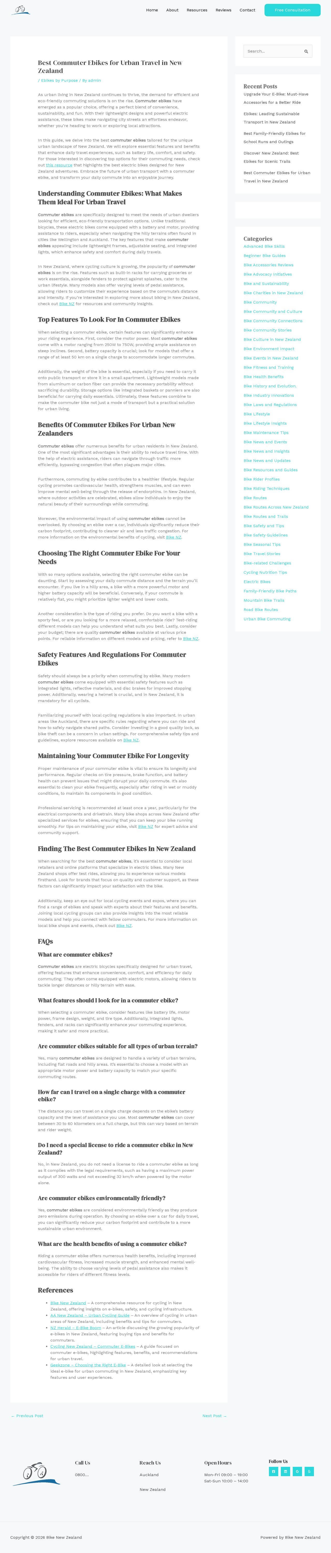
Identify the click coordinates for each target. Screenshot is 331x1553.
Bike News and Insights (267, 451)
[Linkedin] (285, 1471)
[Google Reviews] (297, 1471)
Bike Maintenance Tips (266, 432)
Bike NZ (66, 303)
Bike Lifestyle (257, 413)
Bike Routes (255, 497)
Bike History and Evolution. (270, 386)
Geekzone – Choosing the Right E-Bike (88, 1365)
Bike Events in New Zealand (271, 358)
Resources (197, 10)
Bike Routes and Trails (266, 516)
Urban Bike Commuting (267, 618)
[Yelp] (309, 1471)
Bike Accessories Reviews (269, 264)
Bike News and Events (265, 441)
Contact (247, 10)
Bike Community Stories (268, 330)
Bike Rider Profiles (262, 479)
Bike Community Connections (273, 320)
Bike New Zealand (68, 1302)
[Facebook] (273, 1471)
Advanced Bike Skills (264, 246)
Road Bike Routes (261, 609)
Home (152, 10)
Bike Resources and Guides (271, 469)
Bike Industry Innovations (269, 395)
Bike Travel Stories (262, 553)
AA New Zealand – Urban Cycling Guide (90, 1315)
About (172, 10)
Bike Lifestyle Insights (265, 423)
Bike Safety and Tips (264, 525)
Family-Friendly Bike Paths (270, 590)
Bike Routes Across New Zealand (276, 507)
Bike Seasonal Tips (262, 544)
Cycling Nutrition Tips (265, 572)
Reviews (223, 10)
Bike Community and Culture (273, 311)
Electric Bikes (257, 581)
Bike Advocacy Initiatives (268, 274)
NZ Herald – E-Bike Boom (75, 1327)
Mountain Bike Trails (264, 600)
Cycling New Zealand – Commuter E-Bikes (92, 1346)
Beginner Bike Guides (265, 255)
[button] (293, 10)
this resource (59, 165)
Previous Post (27, 1415)
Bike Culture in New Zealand (272, 339)
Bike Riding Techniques (267, 488)
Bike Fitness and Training (269, 367)
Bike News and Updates (267, 460)
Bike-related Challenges (267, 563)
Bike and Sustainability (266, 283)
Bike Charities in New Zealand (273, 292)
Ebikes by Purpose (59, 80)
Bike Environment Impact (269, 348)
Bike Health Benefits (264, 376)
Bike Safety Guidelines (266, 535)
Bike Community (260, 302)
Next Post (214, 1415)
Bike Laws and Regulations (270, 404)
